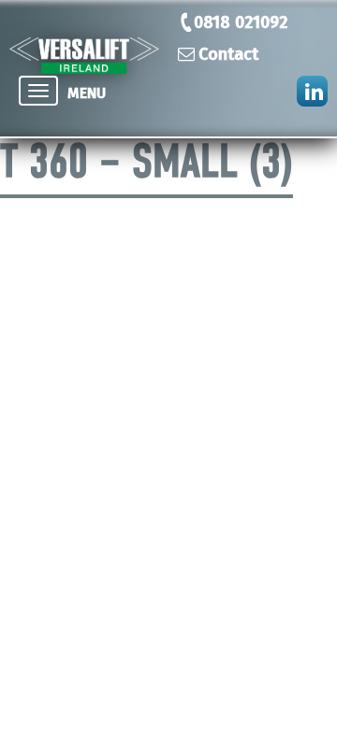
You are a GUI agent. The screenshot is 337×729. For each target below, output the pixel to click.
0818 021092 (240, 22)
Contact (228, 54)
